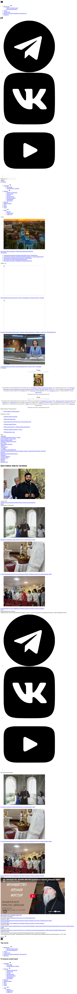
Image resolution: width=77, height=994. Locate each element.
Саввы (27, 404)
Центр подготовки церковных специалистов (15, 13)
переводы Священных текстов (8, 441)
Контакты (6, 14)
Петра (37, 389)
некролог (3, 445)
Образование (10, 199)
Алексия (21, 389)
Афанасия (72, 404)
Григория (67, 389)
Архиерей (6, 185)
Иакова (16, 389)
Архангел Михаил (5, 456)
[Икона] (38, 386)
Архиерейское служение (13, 188)
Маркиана (6, 389)
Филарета (52, 390)
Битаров (3, 452)
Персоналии (10, 194)
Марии (47, 389)
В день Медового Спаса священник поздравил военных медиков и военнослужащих (22, 608)
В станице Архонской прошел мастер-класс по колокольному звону (18, 539)
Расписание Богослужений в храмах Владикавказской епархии (17, 251)
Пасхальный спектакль (6, 444)
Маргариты (38, 392)
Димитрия (27, 389)
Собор (41, 402)
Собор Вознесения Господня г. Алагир (10, 437)
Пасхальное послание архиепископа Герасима (15, 259)
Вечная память (10, 196)
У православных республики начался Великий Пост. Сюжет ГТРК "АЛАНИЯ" (21, 366)
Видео (5, 206)
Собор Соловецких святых (44, 387)
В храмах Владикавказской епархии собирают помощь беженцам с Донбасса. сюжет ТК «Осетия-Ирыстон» (28, 332)
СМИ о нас (9, 214)
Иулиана (72, 387)
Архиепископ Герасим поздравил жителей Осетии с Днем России (20, 255)
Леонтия (41, 389)
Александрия (4, 447)
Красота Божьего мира (6, 440)
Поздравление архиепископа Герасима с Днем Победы (18, 258)
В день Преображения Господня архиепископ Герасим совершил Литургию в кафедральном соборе (26, 574)
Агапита (67, 401)
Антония (32, 390)
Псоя (57, 387)
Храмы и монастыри (12, 192)
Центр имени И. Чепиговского (11, 411)
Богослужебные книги (12, 8)
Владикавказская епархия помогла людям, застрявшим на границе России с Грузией (22, 297)
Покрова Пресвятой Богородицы (9, 453)
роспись (3, 460)
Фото (5, 204)
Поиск (2, 178)
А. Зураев (3, 448)
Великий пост (4, 462)
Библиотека (7, 6)
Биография (9, 187)
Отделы (9, 195)
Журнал (9, 211)
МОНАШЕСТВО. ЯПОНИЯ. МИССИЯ (11, 915)
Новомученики (7, 203)
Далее (2, 504)
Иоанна (11, 389)
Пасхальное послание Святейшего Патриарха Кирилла (18, 260)
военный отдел (4, 457)
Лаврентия (44, 401)
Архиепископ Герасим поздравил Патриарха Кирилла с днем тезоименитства (23, 256)
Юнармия (3, 455)
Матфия (34, 387)
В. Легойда (3, 442)
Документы (10, 200)
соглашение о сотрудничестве (8, 449)
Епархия (6, 191)
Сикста (50, 401)
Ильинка (3, 459)
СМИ (5, 210)
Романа (4, 402)
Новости (6, 202)
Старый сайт (7, 12)
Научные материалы (12, 9)
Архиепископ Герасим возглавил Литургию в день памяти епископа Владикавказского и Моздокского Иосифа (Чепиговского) (33, 930)
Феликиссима (60, 401)
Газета (5, 207)
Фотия (33, 389)
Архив (5, 10)
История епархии (11, 198)
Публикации (10, 213)
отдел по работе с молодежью (8, 438)
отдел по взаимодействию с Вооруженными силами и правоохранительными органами (23, 451)
